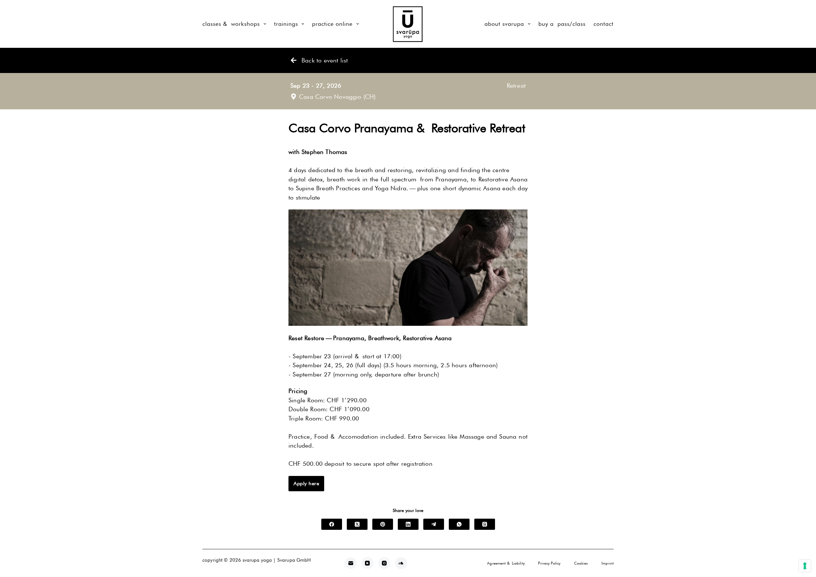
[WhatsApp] (459, 524)
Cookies (581, 563)
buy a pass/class (562, 23)
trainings (286, 23)
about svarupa (504, 23)
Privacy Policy (549, 563)
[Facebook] (331, 524)
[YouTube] (367, 563)
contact (604, 23)
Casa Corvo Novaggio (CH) (337, 96)
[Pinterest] (382, 524)
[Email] (351, 563)
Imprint (607, 563)
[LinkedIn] (408, 524)
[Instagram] (384, 563)
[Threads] (484, 524)
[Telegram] (433, 524)
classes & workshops (231, 23)
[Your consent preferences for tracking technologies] (805, 566)
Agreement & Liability (506, 563)
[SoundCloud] (401, 563)
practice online (332, 23)
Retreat (516, 85)
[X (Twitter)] (357, 524)
